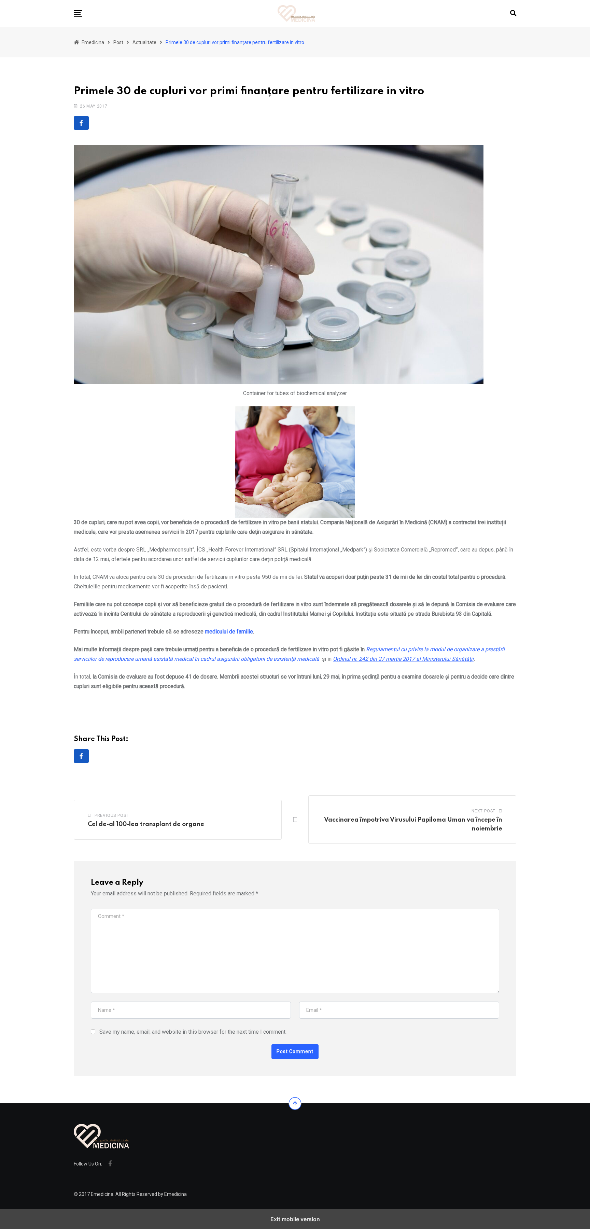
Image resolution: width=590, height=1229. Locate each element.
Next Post (483, 811)
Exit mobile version (295, 1219)
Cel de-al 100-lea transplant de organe (146, 824)
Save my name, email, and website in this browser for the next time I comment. (192, 1032)
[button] (78, 13)
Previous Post (112, 815)
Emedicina (175, 1194)
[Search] (513, 13)
